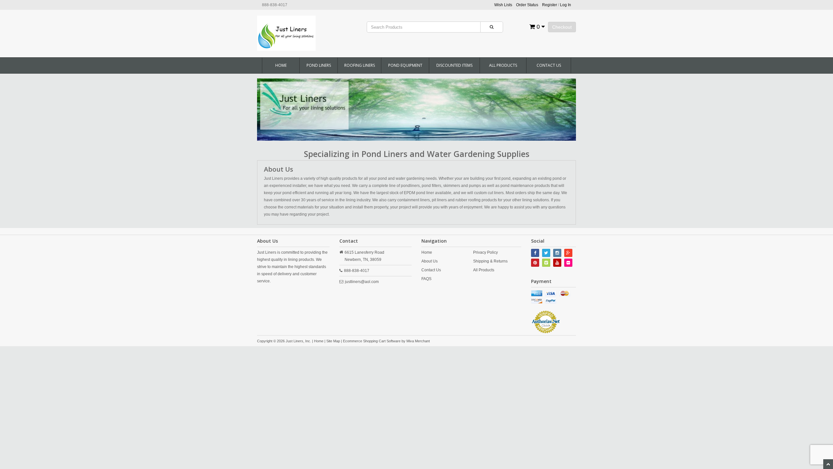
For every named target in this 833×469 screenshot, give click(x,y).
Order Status (527, 5)
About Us (429, 261)
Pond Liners (319, 65)
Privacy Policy (485, 252)
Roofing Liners (359, 65)
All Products (503, 65)
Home (281, 65)
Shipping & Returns (490, 261)
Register (549, 5)
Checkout (562, 27)
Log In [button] (565, 5)
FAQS (426, 279)
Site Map (333, 341)
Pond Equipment (405, 65)
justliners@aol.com (362, 281)
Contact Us (549, 65)
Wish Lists (503, 5)
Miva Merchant (418, 341)
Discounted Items (454, 65)
